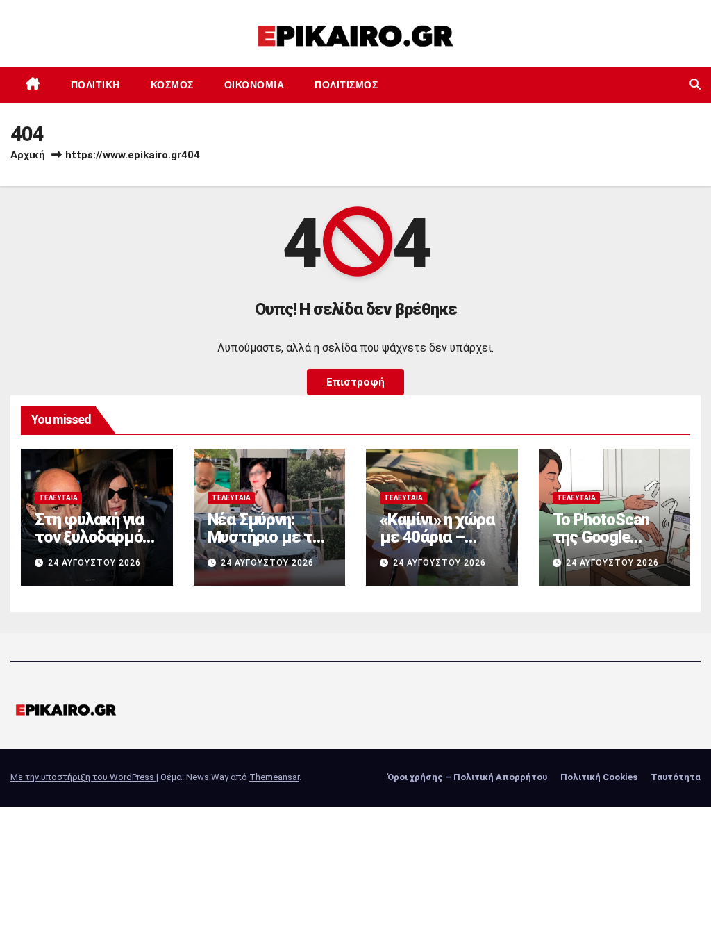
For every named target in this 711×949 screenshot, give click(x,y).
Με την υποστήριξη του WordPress (83, 777)
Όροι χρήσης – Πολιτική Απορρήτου (467, 777)
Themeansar (274, 777)
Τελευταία (58, 498)
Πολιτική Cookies (598, 777)
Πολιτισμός (346, 85)
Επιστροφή (355, 382)
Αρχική (27, 155)
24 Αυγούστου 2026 (94, 563)
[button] (695, 84)
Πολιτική (95, 85)
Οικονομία (254, 85)
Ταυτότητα (676, 777)
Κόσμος (172, 85)
